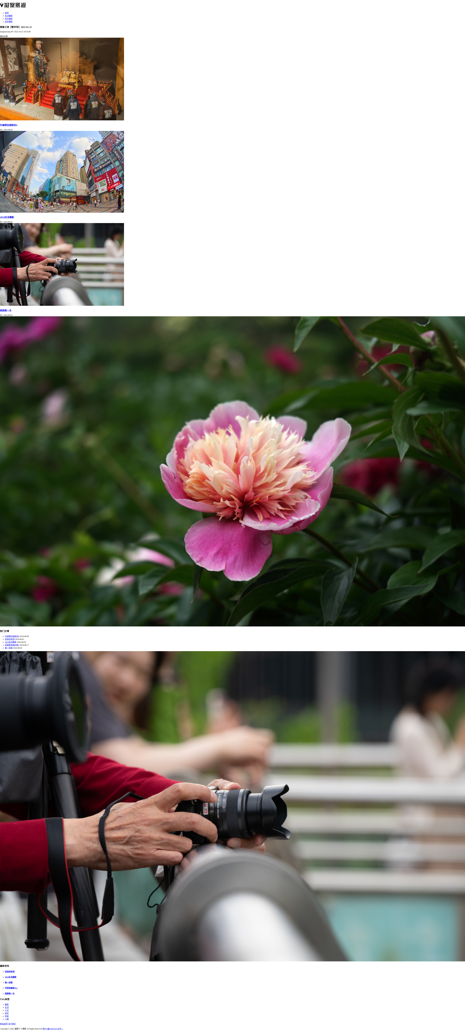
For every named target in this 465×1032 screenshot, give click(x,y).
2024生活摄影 (7, 217)
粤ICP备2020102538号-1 (53, 1029)
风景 (7, 1016)
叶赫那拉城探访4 (8, 125)
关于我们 (12, 1024)
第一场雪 (9, 648)
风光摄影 (9, 19)
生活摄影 (9, 16)
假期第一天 (6, 310)
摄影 (7, 1005)
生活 (7, 1007)
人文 (7, 1010)
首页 (7, 13)
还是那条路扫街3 (12, 645)
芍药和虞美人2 (11, 988)
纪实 (7, 1013)
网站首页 (4, 1024)
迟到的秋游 (10, 639)
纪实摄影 (9, 22)
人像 (7, 1019)
